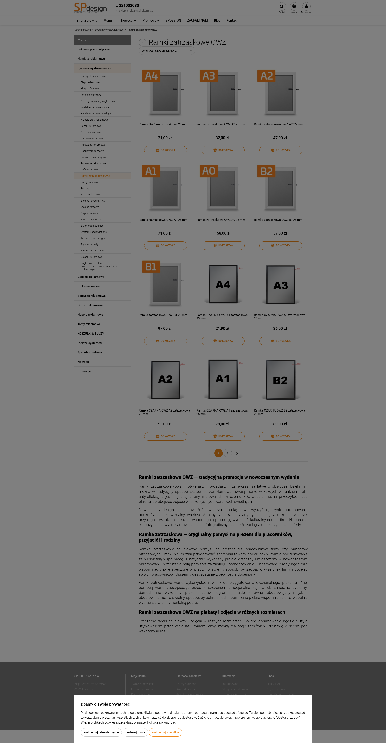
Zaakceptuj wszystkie (165, 732)
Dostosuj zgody (135, 732)
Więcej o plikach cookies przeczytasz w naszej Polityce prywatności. (129, 722)
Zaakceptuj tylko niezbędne (101, 732)
